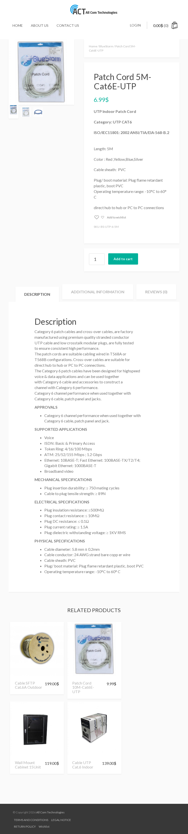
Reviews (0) (156, 291)
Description (37, 294)
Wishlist (44, 826)
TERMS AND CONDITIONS (31, 820)
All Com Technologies (50, 812)
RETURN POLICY (25, 826)
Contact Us (68, 25)
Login (135, 25)
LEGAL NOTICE (61, 820)
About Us (39, 25)
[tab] (37, 294)
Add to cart (123, 259)
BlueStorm (106, 46)
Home (17, 25)
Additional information (97, 291)
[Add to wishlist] (20, 673)
